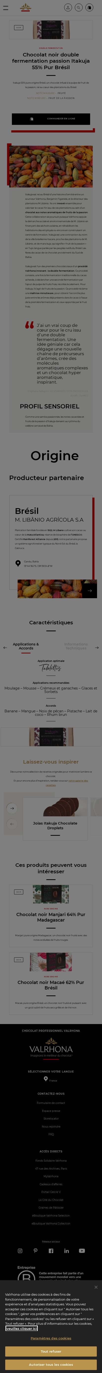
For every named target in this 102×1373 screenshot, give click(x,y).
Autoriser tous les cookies (51, 1365)
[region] (51, 1326)
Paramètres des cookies (51, 1338)
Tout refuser (51, 1351)
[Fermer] (96, 1287)
